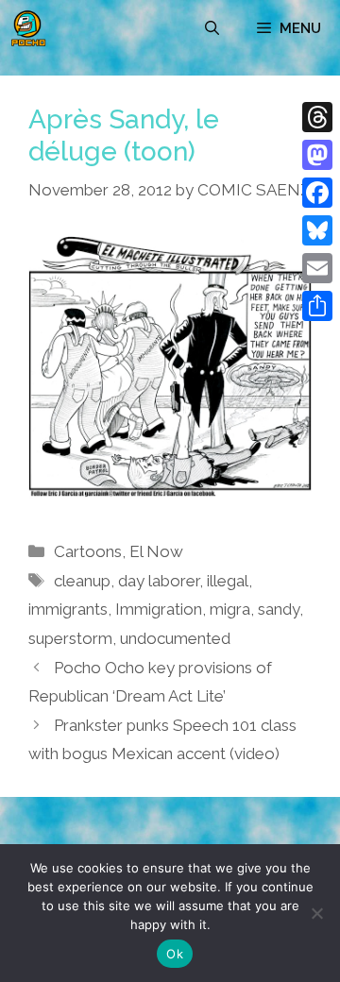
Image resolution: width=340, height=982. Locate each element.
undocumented (175, 638)
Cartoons (88, 551)
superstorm (70, 638)
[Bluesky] (317, 230)
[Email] (317, 268)
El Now (156, 551)
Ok (174, 953)
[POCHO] (28, 28)
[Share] (317, 306)
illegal (227, 580)
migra (230, 609)
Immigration (158, 609)
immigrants (68, 609)
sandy (278, 609)
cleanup (82, 580)
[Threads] (317, 117)
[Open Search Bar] (212, 28)
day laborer (158, 580)
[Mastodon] (317, 155)
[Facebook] (317, 193)
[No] (316, 913)
